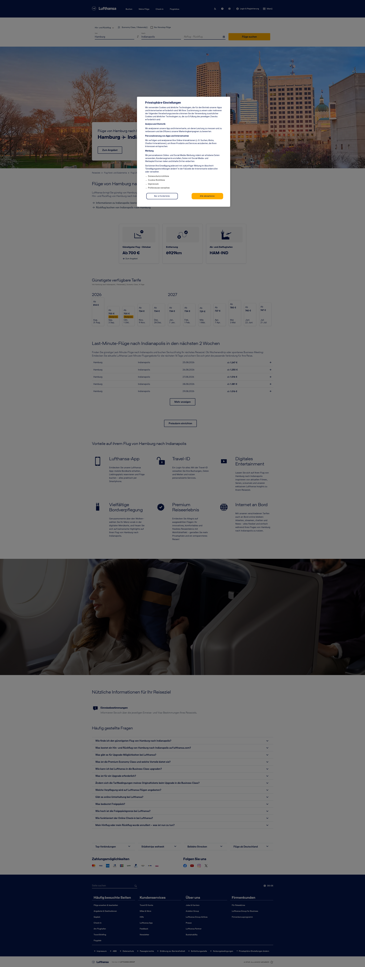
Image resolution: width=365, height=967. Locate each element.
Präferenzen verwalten (159, 188)
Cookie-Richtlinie (156, 180)
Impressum (153, 184)
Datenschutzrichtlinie (158, 176)
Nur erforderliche (162, 196)
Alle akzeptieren (207, 196)
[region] (183, 152)
